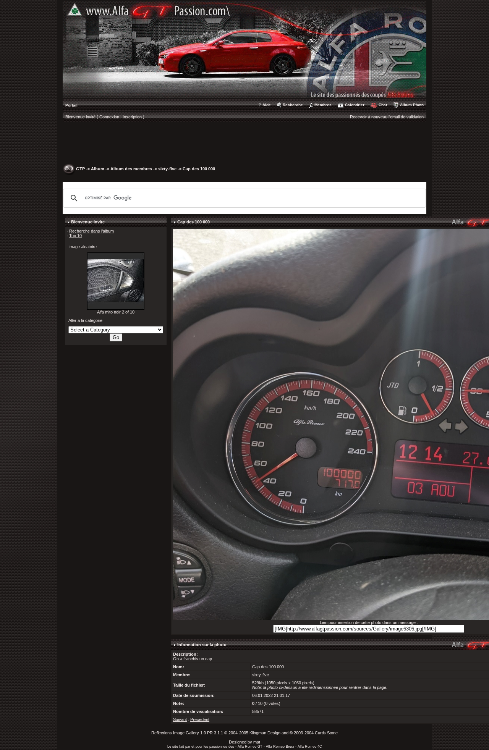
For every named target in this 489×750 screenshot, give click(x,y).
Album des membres (131, 168)
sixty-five (167, 168)
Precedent (199, 719)
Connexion (109, 117)
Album (97, 168)
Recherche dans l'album (91, 231)
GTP (80, 168)
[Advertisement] (244, 143)
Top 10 (75, 235)
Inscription (132, 117)
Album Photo (412, 105)
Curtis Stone (326, 733)
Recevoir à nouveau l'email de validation (387, 117)
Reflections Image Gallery (175, 733)
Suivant (180, 719)
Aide (266, 105)
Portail (71, 105)
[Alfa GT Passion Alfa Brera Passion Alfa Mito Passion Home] (244, 49)
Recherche (293, 105)
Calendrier (354, 105)
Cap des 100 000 (199, 168)
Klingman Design (264, 733)
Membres (323, 105)
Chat (383, 105)
